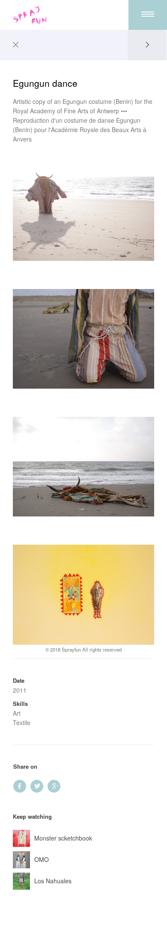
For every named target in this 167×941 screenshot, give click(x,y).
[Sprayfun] (30, 15)
